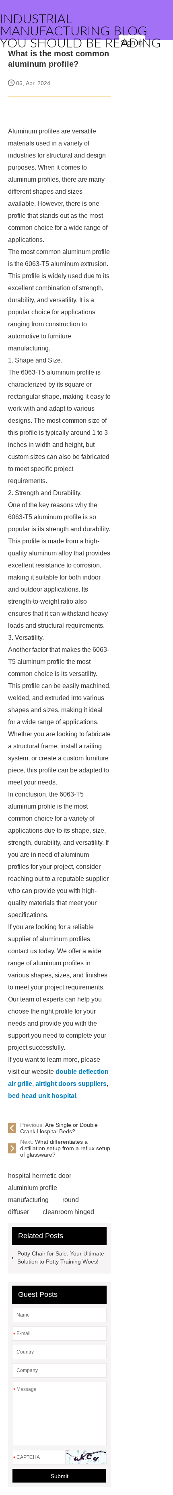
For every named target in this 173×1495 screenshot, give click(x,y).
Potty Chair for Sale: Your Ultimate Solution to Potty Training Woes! (60, 1257)
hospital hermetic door (39, 1175)
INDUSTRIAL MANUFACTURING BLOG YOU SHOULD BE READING (80, 31)
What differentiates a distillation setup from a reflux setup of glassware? (65, 1148)
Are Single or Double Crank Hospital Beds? (59, 1128)
